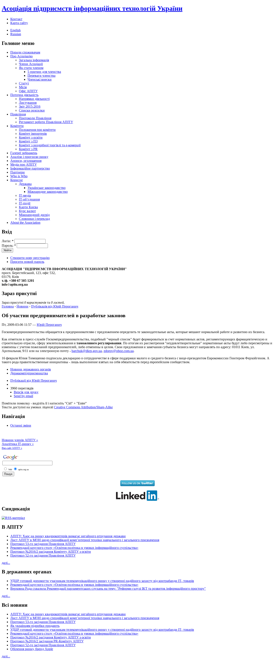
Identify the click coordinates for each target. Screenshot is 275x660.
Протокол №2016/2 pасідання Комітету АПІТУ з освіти (50, 551)
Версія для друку (26, 392)
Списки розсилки (32, 110)
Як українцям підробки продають (35, 626)
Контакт (16, 19)
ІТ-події (24, 203)
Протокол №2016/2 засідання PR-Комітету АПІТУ (47, 641)
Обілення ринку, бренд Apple (31, 649)
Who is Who (19, 176)
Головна (8, 306)
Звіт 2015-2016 (29, 106)
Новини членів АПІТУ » (20, 440)
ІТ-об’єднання (29, 199)
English (15, 30)
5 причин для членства (44, 72)
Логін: (8, 241)
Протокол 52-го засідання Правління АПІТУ (43, 555)
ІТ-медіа (25, 195)
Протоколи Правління (35, 118)
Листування (28, 102)
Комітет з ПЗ (28, 141)
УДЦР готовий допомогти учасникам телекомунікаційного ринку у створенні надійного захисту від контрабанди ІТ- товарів (102, 581)
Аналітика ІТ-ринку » (18, 444)
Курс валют (27, 211)
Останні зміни (20, 425)
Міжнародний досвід (34, 215)
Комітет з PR (28, 149)
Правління (18, 114)
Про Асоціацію (21, 56)
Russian (15, 34)
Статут (24, 83)
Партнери (17, 172)
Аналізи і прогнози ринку (29, 157)
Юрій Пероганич (49, 324)
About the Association (25, 222)
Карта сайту (19, 23)
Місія (23, 87)
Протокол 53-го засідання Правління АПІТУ (43, 544)
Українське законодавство (47, 188)
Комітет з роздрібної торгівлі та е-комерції (50, 145)
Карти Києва (28, 207)
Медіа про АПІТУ (23, 164)
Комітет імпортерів (33, 133)
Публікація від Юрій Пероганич (54, 306)
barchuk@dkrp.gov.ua (87, 351)
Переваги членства (41, 75)
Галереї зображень (23, 153)
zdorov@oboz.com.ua (119, 351)
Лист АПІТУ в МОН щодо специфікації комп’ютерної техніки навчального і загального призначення (84, 540)
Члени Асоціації (31, 64)
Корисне (16, 180)
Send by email (23, 396)
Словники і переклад (34, 219)
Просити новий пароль (27, 261)
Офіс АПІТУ (28, 91)
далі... (6, 563)
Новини (22, 306)
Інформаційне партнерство (30, 168)
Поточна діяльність (24, 95)
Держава (25, 184)
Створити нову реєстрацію (30, 258)
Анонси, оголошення (25, 160)
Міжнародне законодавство (48, 191)
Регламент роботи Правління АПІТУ (46, 122)
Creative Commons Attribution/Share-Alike (83, 407)
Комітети (17, 126)
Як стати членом (31, 68)
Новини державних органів (30, 369)
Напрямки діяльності (34, 99)
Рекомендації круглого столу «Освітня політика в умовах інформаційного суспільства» (74, 548)
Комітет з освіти (31, 137)
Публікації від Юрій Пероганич (33, 380)
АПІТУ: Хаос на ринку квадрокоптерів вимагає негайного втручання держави (68, 536)
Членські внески (40, 79)
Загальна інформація (34, 60)
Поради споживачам (25, 52)
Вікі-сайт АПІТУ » (12, 448)
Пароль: (9, 245)
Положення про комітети (37, 130)
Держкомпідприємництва (29, 373)
